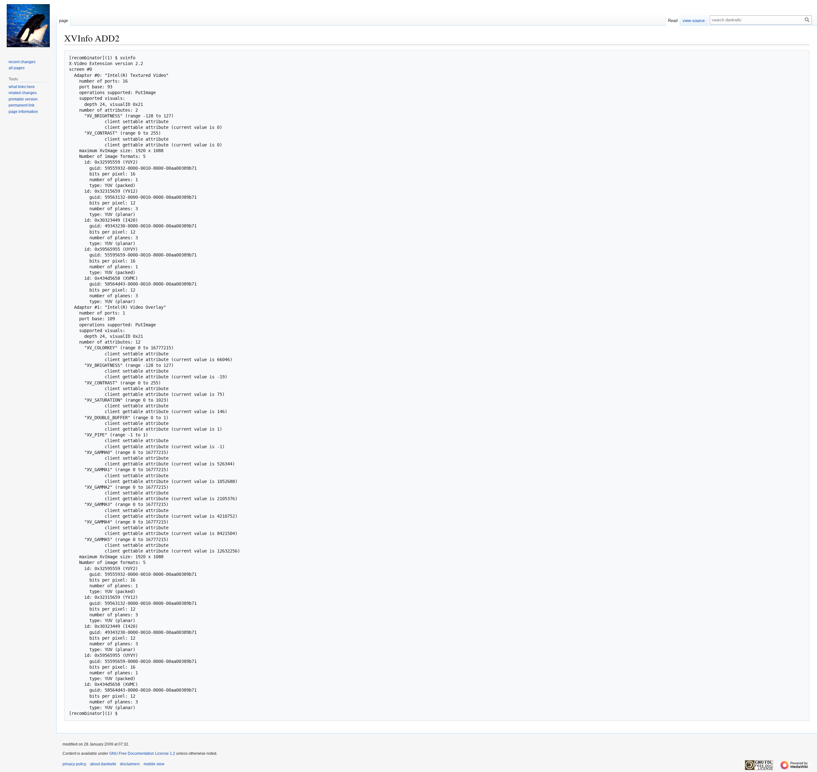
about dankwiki (103, 764)
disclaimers (130, 764)
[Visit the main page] (28, 25)
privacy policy (74, 764)
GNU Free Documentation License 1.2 (142, 753)
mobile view (154, 764)
